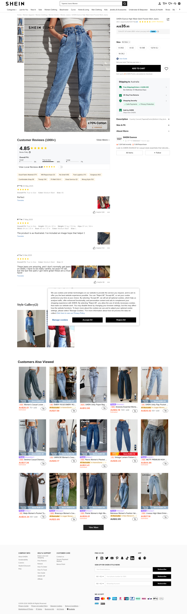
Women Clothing (41, 15)
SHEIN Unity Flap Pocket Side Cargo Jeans (154, 405)
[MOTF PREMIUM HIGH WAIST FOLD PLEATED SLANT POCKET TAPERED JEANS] (154, 437)
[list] (115, 558)
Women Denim (54, 15)
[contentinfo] (133, 598)
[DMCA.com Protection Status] (102, 603)
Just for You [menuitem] (24, 10)
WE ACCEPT (99, 594)
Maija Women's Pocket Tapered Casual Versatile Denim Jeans (32, 513)
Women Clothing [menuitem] (50, 10)
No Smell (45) (64, 175)
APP (139, 553)
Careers (21, 563)
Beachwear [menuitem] (64, 10)
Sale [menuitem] (40, 10)
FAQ (19, 569)
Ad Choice (60, 609)
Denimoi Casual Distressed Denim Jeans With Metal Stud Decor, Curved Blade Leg (32, 460)
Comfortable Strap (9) (26, 179)
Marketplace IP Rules (25, 609)
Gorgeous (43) (95, 175)
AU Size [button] (125, 42)
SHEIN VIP (41, 576)
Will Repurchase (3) (48, 175)
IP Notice (39, 609)
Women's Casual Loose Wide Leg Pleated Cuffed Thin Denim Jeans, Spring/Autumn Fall (32, 405)
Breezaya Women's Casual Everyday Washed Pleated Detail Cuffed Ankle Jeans (63, 513)
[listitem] (32, 391)
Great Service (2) (71, 179)
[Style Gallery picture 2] (61, 328)
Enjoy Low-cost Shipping (43, 557)
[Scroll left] (176, 9)
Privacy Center (23, 606)
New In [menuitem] (33, 10)
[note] (32, 401)
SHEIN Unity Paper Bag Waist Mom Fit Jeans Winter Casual (93, 405)
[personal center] (159, 3)
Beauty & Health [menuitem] (156, 10)
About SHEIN (23, 557)
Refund (40, 564)
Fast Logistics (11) (79, 175)
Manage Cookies (56, 606)
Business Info (49, 609)
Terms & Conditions (71, 606)
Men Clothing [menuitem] (97, 10)
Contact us (60, 557)
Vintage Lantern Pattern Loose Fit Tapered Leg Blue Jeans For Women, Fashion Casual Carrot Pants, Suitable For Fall (124, 457)
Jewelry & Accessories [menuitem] (118, 10)
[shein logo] (15, 3)
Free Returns (42, 561)
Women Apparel (28, 15)
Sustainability (23, 560)
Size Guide (41, 573)
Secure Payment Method (62, 560)
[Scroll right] (180, 9)
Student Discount (24, 566)
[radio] (121, 48)
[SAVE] (166, 68)
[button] (174, 3)
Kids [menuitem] (105, 10)
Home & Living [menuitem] (83, 10)
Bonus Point (61, 564)
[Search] (124, 3)
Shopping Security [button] (130, 101)
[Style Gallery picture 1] (31, 328)
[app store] (140, 559)
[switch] (60, 167)
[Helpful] (94, 212)
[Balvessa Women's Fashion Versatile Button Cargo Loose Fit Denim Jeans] (124, 491)
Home (19, 15)
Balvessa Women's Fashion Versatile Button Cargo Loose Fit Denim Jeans (124, 513)
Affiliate (40, 579)
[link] (164, 3)
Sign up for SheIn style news (107, 565)
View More (93, 527)
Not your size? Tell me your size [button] (127, 62)
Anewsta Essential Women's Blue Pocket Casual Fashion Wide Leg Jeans (124, 407)
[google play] (144, 559)
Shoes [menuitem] (168, 10)
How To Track (42, 570)
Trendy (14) (42, 179)
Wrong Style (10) (88, 179)
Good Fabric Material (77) (28, 175)
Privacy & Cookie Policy (39, 606)
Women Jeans (65, 15)
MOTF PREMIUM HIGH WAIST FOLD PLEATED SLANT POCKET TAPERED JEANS (154, 460)
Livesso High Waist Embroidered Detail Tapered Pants (154, 513)
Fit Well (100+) (56, 179)
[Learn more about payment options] (158, 31)
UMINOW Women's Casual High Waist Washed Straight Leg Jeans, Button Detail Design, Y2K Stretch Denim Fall (63, 457)
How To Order (42, 567)
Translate (20, 200)
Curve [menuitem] (73, 10)
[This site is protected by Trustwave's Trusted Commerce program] (97, 603)
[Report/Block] (108, 212)
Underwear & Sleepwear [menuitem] (138, 10)
